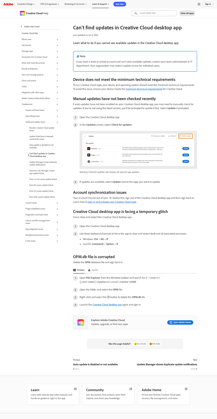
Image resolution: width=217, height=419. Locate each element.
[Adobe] (8, 4)
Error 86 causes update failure (41, 185)
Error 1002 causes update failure (42, 197)
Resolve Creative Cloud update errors (41, 129)
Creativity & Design (25, 4)
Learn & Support (99, 4)
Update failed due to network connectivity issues (41, 137)
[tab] (78, 270)
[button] (199, 4)
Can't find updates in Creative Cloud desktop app (42, 154)
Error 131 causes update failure (41, 191)
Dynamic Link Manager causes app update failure (42, 172)
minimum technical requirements (144, 89)
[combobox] (154, 13)
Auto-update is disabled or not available (41, 146)
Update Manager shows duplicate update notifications (43, 163)
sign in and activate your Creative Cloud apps (112, 202)
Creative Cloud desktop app (107, 304)
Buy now (120, 4)
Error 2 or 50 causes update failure (43, 179)
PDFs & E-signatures (48, 4)
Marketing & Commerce (75, 4)
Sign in (208, 4)
